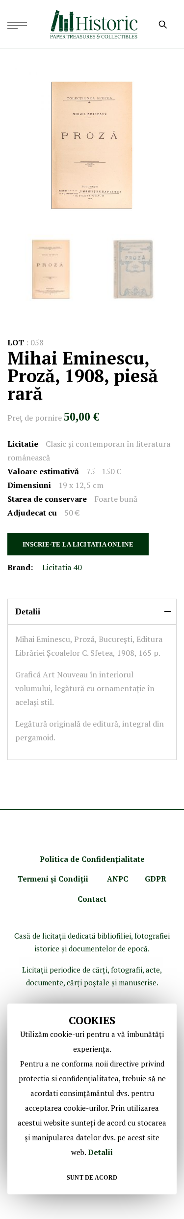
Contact (92, 899)
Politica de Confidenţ (79, 859)
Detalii (100, 1152)
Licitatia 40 (62, 567)
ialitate (131, 859)
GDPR (155, 879)
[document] (92, 1099)
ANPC (117, 879)
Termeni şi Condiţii (54, 879)
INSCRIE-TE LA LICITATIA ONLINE (78, 544)
